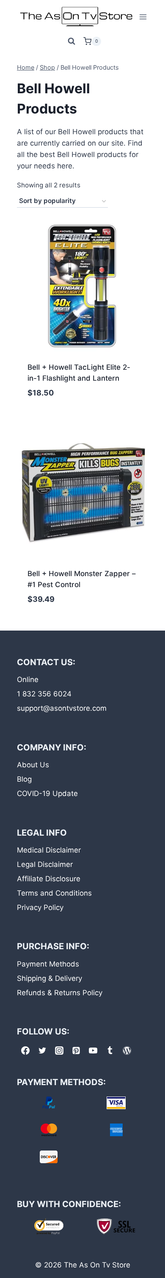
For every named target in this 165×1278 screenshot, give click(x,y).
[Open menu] (143, 16)
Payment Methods (48, 964)
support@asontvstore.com (62, 708)
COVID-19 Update (47, 793)
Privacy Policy (40, 907)
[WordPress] (126, 1050)
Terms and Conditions (54, 893)
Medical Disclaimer (49, 850)
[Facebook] (25, 1050)
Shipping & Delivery (49, 978)
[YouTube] (93, 1050)
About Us (33, 765)
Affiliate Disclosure (48, 879)
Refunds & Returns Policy (59, 992)
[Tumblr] (110, 1050)
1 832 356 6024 (44, 694)
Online (27, 679)
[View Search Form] (71, 41)
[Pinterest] (76, 1050)
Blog (24, 779)
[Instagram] (59, 1050)
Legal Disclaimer (45, 864)
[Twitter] (42, 1050)
